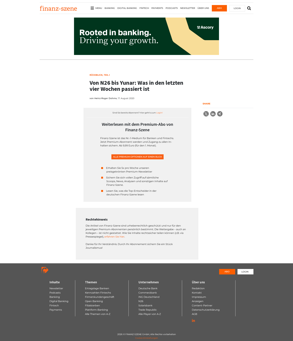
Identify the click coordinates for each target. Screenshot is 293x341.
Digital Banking (127, 8)
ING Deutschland (148, 297)
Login (237, 8)
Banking (110, 8)
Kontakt (197, 292)
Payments (157, 8)
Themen (91, 282)
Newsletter (187, 8)
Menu (98, 8)
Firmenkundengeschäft (99, 297)
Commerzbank (147, 292)
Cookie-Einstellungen (146, 338)
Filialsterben (92, 305)
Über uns (203, 8)
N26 (140, 301)
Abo (219, 8)
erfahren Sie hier (114, 236)
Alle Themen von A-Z (97, 314)
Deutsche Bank (147, 288)
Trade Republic (147, 309)
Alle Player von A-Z (149, 314)
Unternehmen (148, 282)
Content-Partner (202, 305)
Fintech (144, 8)
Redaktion (198, 288)
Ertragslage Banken (97, 288)
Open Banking (94, 301)
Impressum (199, 297)
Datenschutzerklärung (206, 309)
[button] (206, 113)
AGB (194, 314)
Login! (159, 112)
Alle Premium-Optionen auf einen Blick (137, 156)
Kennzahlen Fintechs (98, 292)
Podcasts (172, 8)
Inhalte (54, 282)
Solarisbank (145, 305)
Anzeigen (197, 301)
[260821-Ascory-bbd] (146, 36)
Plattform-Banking (96, 309)
